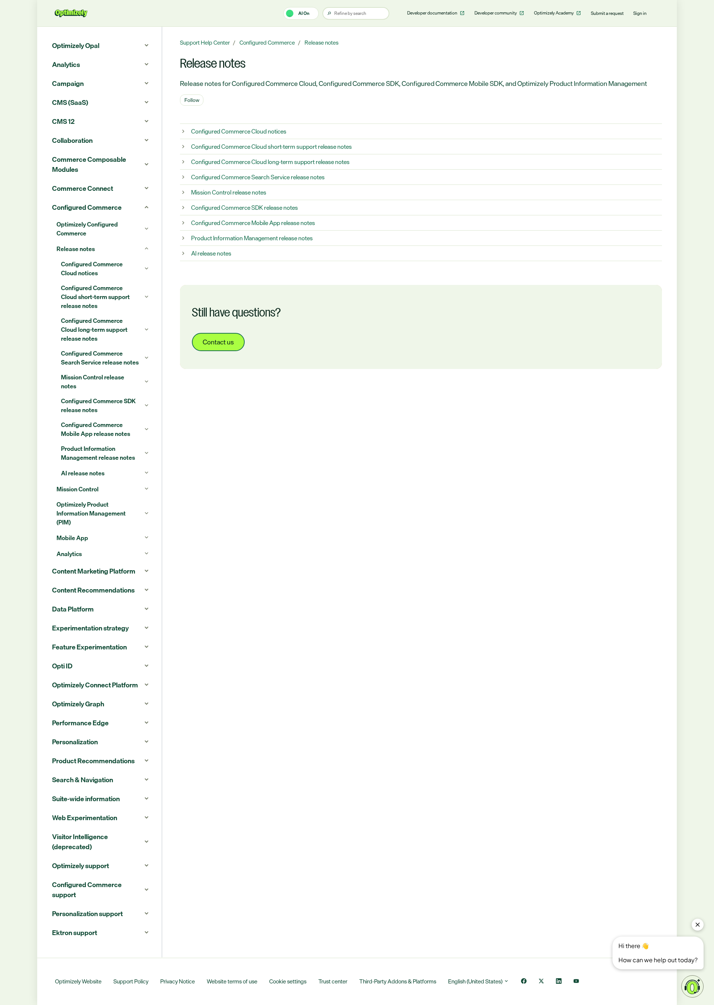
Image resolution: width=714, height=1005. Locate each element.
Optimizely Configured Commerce (87, 228)
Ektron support (74, 932)
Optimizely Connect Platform (95, 684)
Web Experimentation (84, 817)
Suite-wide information (86, 798)
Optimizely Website (78, 981)
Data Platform (73, 608)
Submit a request (607, 13)
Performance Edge (80, 722)
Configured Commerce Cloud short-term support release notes (271, 146)
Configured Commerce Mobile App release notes (253, 223)
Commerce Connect (82, 188)
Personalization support (87, 913)
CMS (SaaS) (70, 102)
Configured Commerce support (87, 889)
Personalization (75, 741)
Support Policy (130, 981)
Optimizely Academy (554, 13)
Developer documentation (432, 13)
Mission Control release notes (228, 192)
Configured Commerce (267, 42)
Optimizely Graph (78, 703)
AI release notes (211, 253)
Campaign (68, 83)
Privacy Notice (177, 981)
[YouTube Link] (576, 982)
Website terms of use (232, 981)
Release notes (321, 42)
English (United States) (476, 981)
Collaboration (72, 140)
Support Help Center (205, 42)
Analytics (66, 64)
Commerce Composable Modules (89, 164)
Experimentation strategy (90, 627)
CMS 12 (63, 121)
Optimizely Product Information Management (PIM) (91, 513)
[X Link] (541, 982)
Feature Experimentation (89, 646)
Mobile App (72, 538)
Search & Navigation (82, 779)
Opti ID (62, 665)
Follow (191, 100)
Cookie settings (287, 981)
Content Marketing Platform (93, 571)
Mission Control (78, 489)
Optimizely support (80, 865)
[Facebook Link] (524, 982)
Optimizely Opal (75, 45)
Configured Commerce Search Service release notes (258, 177)
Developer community (496, 13)
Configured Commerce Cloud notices (238, 131)
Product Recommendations (93, 760)
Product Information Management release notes (252, 238)
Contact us (218, 341)
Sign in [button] (640, 13)
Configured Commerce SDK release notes (244, 207)
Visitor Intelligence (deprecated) (80, 841)
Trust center (332, 981)
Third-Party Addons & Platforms (397, 981)
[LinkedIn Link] (558, 982)
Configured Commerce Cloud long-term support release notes (270, 162)
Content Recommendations (93, 589)
